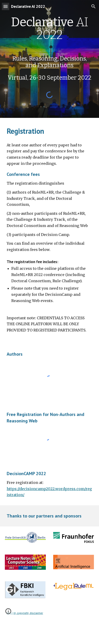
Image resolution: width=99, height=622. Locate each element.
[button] (5, 6)
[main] (49, 48)
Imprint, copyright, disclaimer (25, 613)
